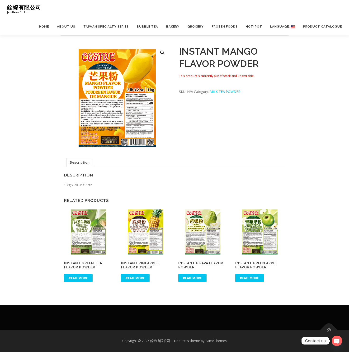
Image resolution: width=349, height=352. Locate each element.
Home (44, 26)
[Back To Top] (329, 329)
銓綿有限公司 (24, 7)
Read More (78, 278)
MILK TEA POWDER (225, 91)
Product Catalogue (322, 26)
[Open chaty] (337, 341)
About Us (66, 26)
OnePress (181, 340)
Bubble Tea (147, 26)
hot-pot (254, 26)
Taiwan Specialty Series (106, 26)
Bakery (172, 26)
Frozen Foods (225, 26)
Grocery (196, 26)
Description (80, 162)
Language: (280, 26)
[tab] (79, 162)
